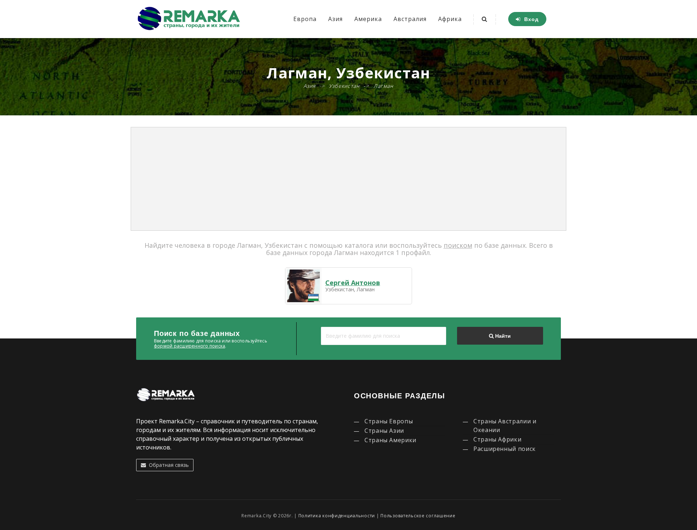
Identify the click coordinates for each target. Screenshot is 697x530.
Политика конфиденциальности (336, 516)
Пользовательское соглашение (417, 516)
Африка (450, 19)
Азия (335, 19)
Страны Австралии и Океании (505, 425)
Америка (368, 19)
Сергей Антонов (352, 282)
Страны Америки (390, 440)
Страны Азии (384, 431)
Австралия (410, 19)
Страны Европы (388, 421)
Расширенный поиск (504, 449)
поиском (458, 245)
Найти (502, 336)
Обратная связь (167, 464)
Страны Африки (497, 439)
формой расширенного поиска (189, 346)
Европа (305, 19)
